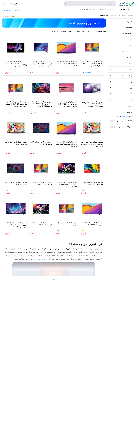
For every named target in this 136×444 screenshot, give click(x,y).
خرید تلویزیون (42, 259)
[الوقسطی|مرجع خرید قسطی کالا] (126, 3)
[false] (3, 4)
